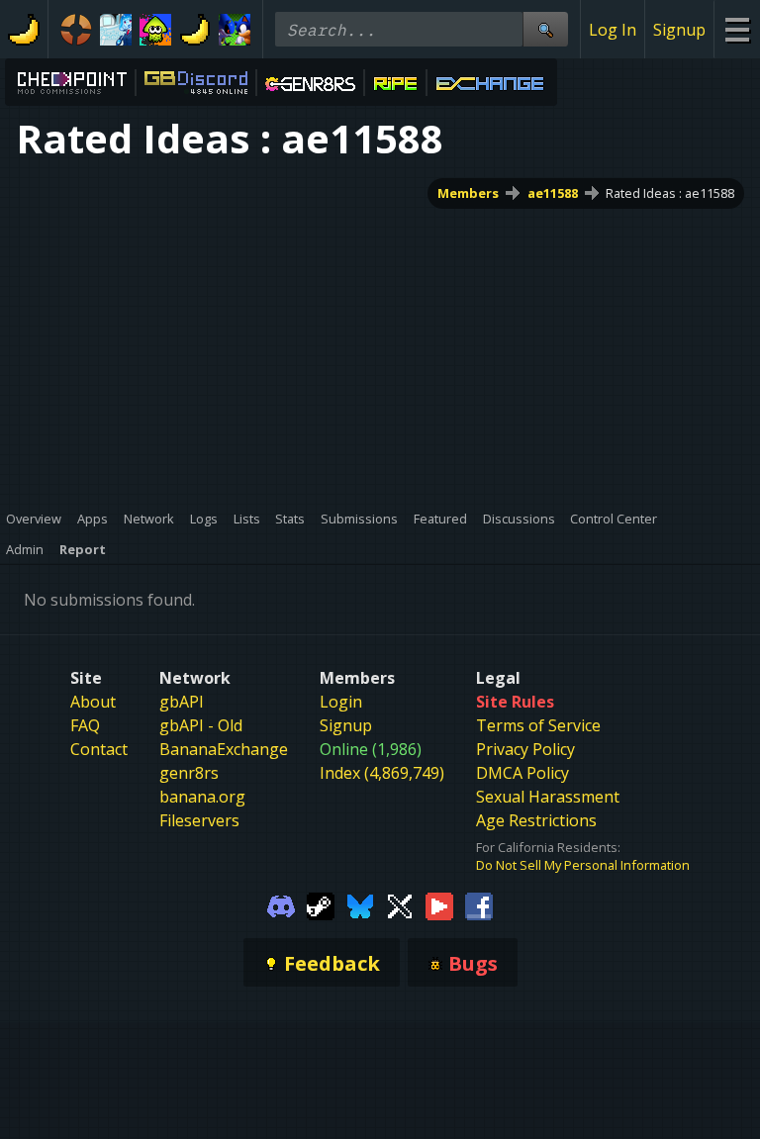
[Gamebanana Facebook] (479, 904)
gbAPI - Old (200, 725)
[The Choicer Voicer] (116, 29)
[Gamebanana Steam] (320, 904)
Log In (612, 30)
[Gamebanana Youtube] (439, 904)
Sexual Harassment (547, 796)
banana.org (202, 796)
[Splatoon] (155, 29)
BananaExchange (223, 749)
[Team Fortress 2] (76, 29)
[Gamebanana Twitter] (400, 904)
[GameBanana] (195, 29)
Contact (99, 749)
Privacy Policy (525, 749)
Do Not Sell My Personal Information (583, 865)
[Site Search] (545, 29)
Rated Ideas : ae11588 (670, 193)
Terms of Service (538, 725)
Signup (679, 30)
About (93, 701)
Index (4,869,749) (382, 773)
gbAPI (181, 701)
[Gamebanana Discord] (281, 904)
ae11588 (552, 193)
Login (341, 701)
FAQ (85, 725)
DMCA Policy (522, 773)
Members (468, 193)
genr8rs (189, 773)
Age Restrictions (536, 820)
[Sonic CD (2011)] (234, 29)
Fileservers (199, 820)
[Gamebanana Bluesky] (360, 904)
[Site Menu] (736, 29)
